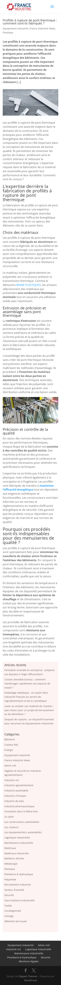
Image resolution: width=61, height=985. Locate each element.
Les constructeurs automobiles (21, 822)
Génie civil (10, 765)
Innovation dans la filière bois (21, 811)
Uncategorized (12, 910)
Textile (8, 905)
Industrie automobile (16, 790)
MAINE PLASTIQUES (28, 285)
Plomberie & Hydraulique (18, 874)
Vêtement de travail (15, 921)
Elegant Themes (28, 976)
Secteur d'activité (14, 889)
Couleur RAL (11, 744)
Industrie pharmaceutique (19, 806)
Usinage (9, 916)
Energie (8, 750)
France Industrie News (42, 28)
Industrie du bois (14, 801)
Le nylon (9, 816)
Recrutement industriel (17, 884)
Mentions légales (28, 961)
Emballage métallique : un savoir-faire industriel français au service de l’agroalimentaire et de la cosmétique (26, 696)
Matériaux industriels (16, 853)
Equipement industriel (15, 28)
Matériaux (10, 848)
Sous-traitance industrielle (19, 900)
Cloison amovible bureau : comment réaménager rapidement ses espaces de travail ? (27, 683)
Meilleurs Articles (14, 858)
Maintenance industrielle (18, 842)
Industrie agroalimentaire (19, 785)
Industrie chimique (15, 795)
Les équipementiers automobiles (23, 832)
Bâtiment (9, 739)
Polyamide (10, 879)
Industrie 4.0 (11, 780)
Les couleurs (11, 827)
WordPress (30, 980)
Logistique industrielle (17, 837)
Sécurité (9, 895)
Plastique (8, 32)
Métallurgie (10, 863)
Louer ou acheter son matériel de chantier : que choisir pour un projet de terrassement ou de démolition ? (29, 710)
